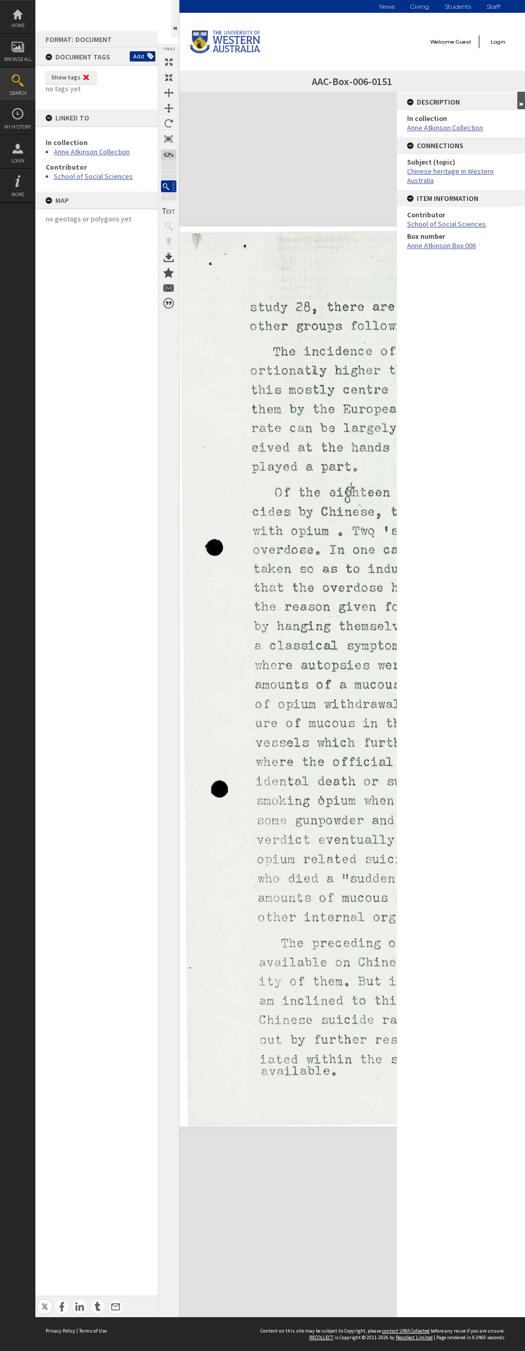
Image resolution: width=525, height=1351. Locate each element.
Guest (463, 41)
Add (138, 56)
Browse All (18, 59)
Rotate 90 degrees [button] (168, 123)
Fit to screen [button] (168, 77)
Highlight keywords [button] (168, 242)
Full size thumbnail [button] (168, 62)
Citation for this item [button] (168, 303)
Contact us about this (168, 288)
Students (458, 6)
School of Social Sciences (93, 176)
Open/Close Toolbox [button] (175, 18)
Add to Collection (168, 272)
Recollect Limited (414, 1337)
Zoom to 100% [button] (168, 139)
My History (17, 127)
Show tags (65, 77)
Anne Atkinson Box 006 (441, 245)
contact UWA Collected (406, 1330)
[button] (168, 186)
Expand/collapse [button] (521, 100)
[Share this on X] (45, 1301)
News (387, 6)
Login (18, 160)
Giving (419, 6)
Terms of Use (93, 1330)
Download (168, 257)
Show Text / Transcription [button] (168, 211)
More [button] (17, 194)
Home (18, 25)
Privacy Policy (60, 1330)
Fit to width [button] (168, 92)
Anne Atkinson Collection (92, 151)
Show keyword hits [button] (168, 226)
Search (18, 93)
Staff (493, 6)
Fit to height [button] (168, 108)
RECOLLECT (321, 1337)
